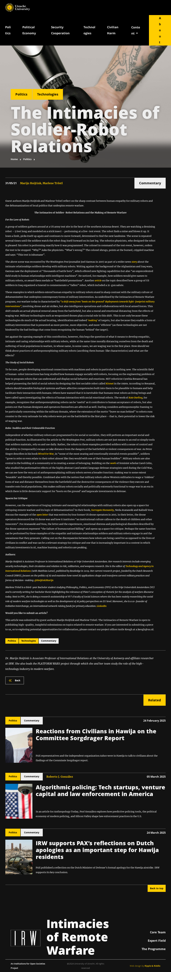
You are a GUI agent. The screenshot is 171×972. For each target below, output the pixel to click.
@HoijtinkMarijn (43, 580)
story (134, 261)
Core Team (158, 932)
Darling (138, 397)
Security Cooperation (60, 30)
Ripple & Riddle (152, 965)
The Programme (154, 949)
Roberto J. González (59, 776)
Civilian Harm (112, 30)
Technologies (89, 30)
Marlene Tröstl (53, 183)
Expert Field (157, 941)
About (160, 30)
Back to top (156, 888)
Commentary (150, 183)
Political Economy (29, 30)
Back (17, 680)
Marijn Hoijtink (30, 183)
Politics (8, 30)
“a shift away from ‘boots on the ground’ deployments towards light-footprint (103, 301)
